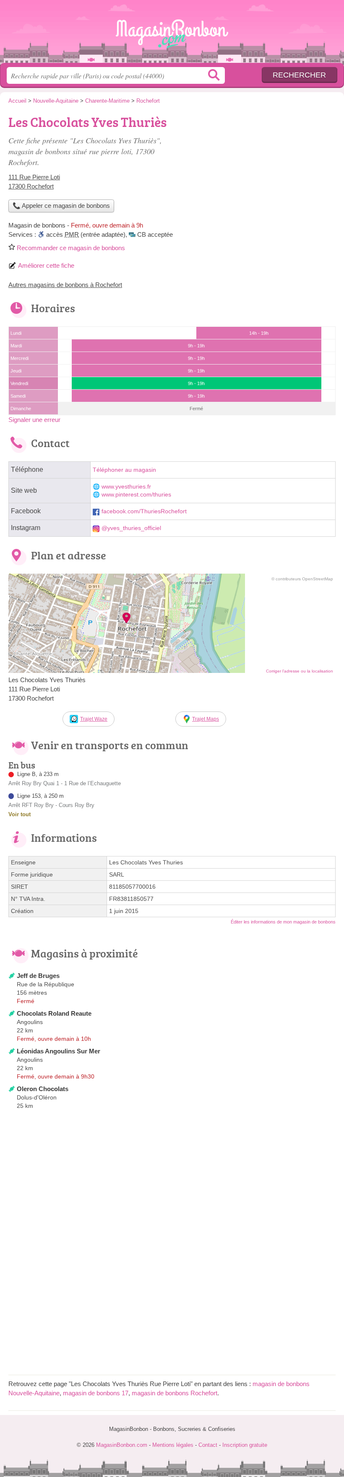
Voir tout (19, 814)
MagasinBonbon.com (172, 34)
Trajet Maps (205, 719)
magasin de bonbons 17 (95, 1393)
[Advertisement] (265, 170)
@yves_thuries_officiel (131, 528)
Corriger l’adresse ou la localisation (299, 671)
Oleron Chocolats (42, 1088)
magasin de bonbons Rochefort (174, 1393)
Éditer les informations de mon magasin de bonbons (283, 921)
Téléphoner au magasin (124, 470)
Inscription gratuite (244, 1445)
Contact (207, 1445)
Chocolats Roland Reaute (54, 1013)
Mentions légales (172, 1445)
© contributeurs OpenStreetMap (302, 579)
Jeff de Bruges (38, 975)
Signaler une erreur (34, 419)
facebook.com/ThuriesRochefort (144, 511)
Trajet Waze (93, 719)
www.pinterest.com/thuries (136, 494)
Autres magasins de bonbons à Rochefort (65, 284)
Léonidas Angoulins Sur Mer (58, 1051)
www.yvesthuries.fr (126, 487)
